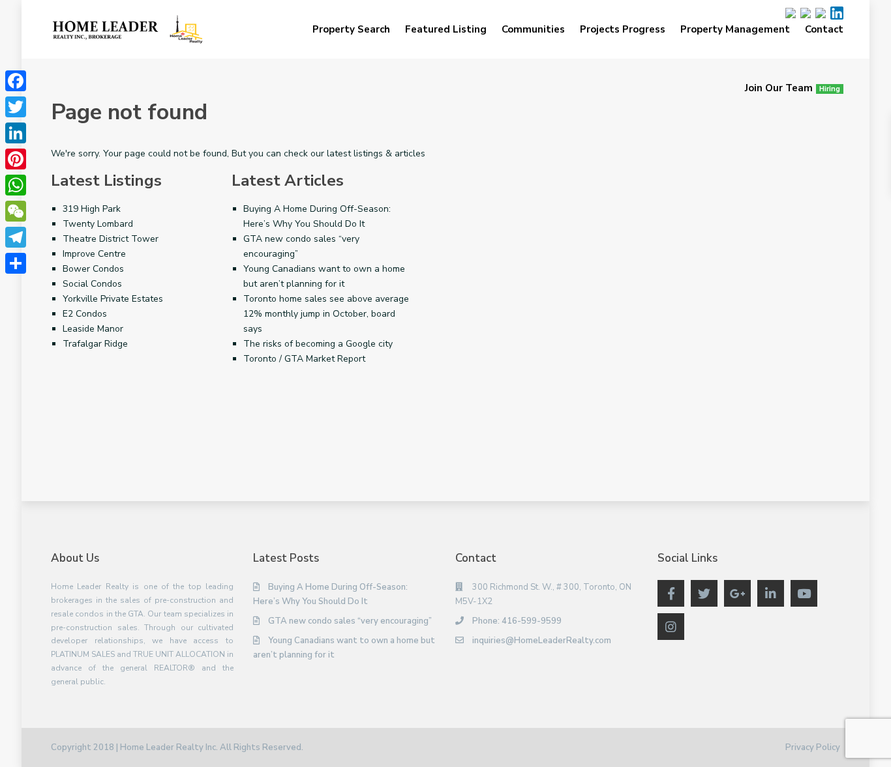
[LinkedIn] (16, 133)
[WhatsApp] (16, 185)
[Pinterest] (16, 159)
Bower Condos (93, 269)
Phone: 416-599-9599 (517, 621)
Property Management (735, 29)
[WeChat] (16, 211)
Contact (824, 29)
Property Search (351, 29)
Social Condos (92, 284)
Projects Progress (622, 29)
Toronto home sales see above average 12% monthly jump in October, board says (326, 314)
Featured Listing (446, 29)
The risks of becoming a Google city (318, 344)
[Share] (16, 263)
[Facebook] (16, 81)
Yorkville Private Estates (113, 299)
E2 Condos (85, 314)
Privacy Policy (812, 747)
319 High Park (92, 209)
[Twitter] (16, 107)
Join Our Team (792, 87)
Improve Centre (94, 254)
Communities (533, 29)
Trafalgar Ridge (95, 344)
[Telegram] (16, 237)
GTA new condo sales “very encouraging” (350, 621)
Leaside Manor (93, 329)
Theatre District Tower (111, 239)
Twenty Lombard (98, 224)
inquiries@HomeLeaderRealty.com (541, 640)
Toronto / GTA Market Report (304, 359)
